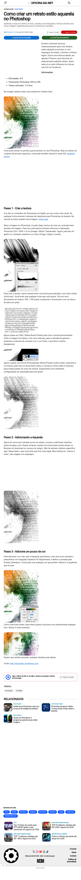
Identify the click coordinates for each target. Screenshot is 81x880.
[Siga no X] (33, 851)
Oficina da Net (9, 9)
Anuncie (73, 849)
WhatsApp (42, 812)
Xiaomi (61, 812)
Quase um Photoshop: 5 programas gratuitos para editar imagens (25, 720)
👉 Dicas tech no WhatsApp (59, 38)
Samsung (33, 812)
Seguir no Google (54, 32)
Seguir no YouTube (70, 32)
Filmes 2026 (70, 812)
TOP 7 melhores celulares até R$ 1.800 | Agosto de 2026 (26, 837)
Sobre (74, 852)
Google (14, 812)
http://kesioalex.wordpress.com (24, 663)
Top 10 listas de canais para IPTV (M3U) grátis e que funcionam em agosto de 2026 (26, 827)
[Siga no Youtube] (40, 851)
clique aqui (43, 219)
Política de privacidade (71, 860)
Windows (53, 812)
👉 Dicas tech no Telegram (21, 38)
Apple (7, 812)
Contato (73, 856)
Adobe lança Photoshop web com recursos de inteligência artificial (26, 707)
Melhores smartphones (60, 822)
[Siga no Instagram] (37, 851)
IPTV (15, 822)
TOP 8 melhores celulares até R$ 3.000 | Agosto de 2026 (64, 826)
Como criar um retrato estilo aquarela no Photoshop (39, 16)
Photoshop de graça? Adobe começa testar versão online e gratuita (62, 708)
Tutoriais (19, 691)
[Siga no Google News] (44, 851)
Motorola (23, 812)
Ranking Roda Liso (11, 816)
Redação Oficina (12, 32)
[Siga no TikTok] (47, 851)
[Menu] (9, 3)
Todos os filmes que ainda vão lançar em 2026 (64, 837)
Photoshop (19, 9)
